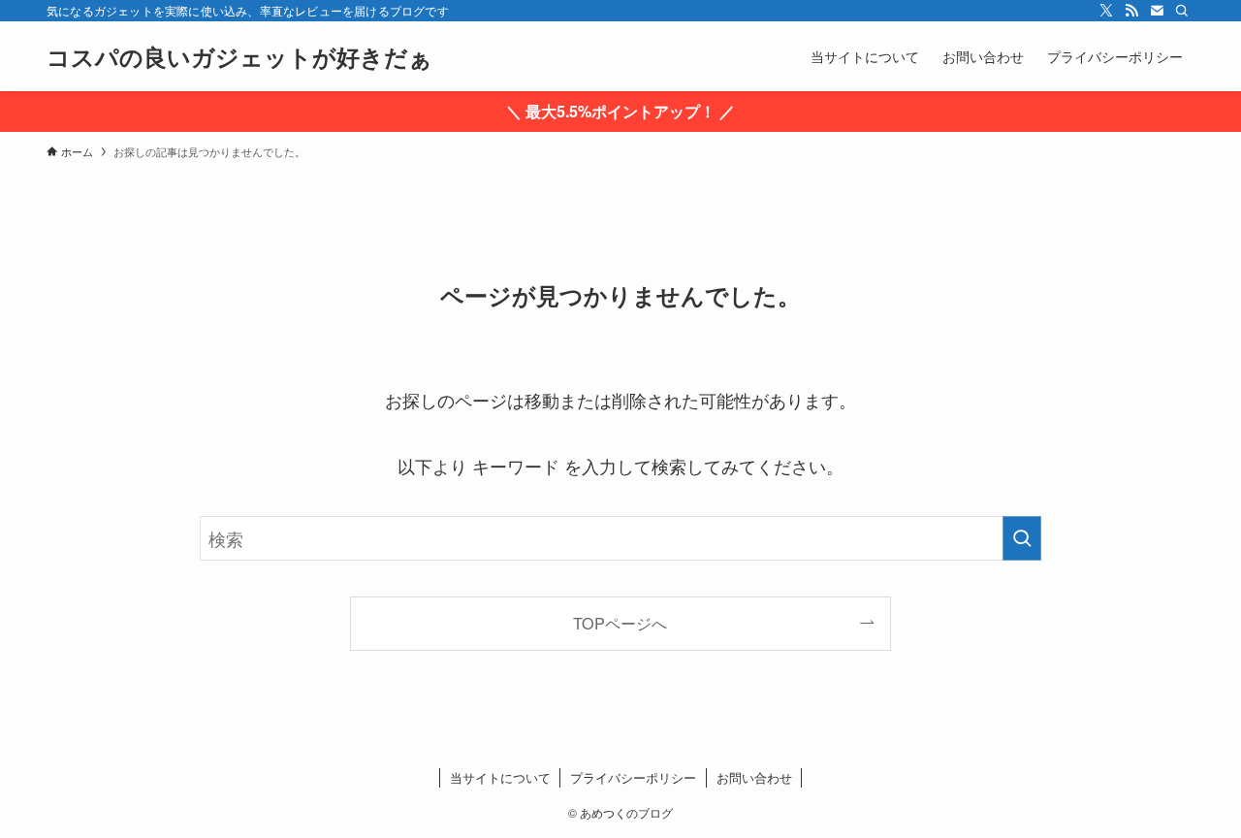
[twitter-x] (1106, 10)
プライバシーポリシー (633, 777)
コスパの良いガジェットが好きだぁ (239, 56)
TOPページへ (620, 622)
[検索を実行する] (1021, 538)
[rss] (1131, 10)
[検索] (1181, 10)
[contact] (1156, 10)
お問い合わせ (754, 777)
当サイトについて (500, 777)
